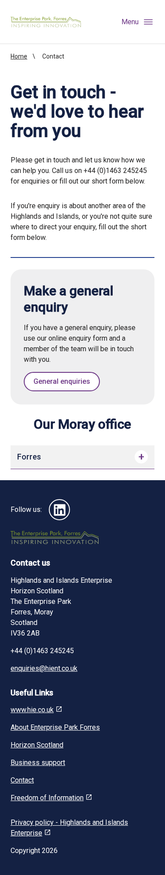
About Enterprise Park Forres (55, 727)
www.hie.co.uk (32, 710)
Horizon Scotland (37, 745)
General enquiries (61, 381)
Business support (38, 762)
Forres (29, 456)
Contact (22, 780)
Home (19, 56)
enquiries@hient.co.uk (44, 668)
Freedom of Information (47, 798)
